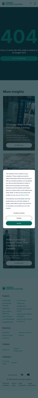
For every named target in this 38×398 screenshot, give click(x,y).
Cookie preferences (32, 384)
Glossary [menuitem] (5, 338)
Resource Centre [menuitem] (25, 332)
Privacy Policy (25, 195)
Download (19, 145)
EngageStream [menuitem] (7, 322)
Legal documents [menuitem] (22, 384)
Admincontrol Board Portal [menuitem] (24, 310)
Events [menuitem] (21, 335)
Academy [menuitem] (5, 332)
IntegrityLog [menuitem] (21, 306)
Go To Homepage (19, 58)
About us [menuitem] (5, 350)
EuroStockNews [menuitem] (8, 319)
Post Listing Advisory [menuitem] (6, 312)
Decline (19, 218)
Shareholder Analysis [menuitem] (7, 304)
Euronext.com (12, 375)
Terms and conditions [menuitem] (5, 384)
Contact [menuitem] (14, 362)
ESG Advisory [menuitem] (7, 316)
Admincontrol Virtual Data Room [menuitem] (24, 320)
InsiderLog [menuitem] (20, 303)
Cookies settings (19, 213)
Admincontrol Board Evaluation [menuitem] (24, 315)
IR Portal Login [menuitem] (5, 362)
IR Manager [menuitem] (6, 300)
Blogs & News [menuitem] (7, 335)
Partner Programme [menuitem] (17, 350)
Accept (19, 223)
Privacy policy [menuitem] (14, 384)
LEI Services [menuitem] (21, 300)
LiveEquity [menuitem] (6, 308)
